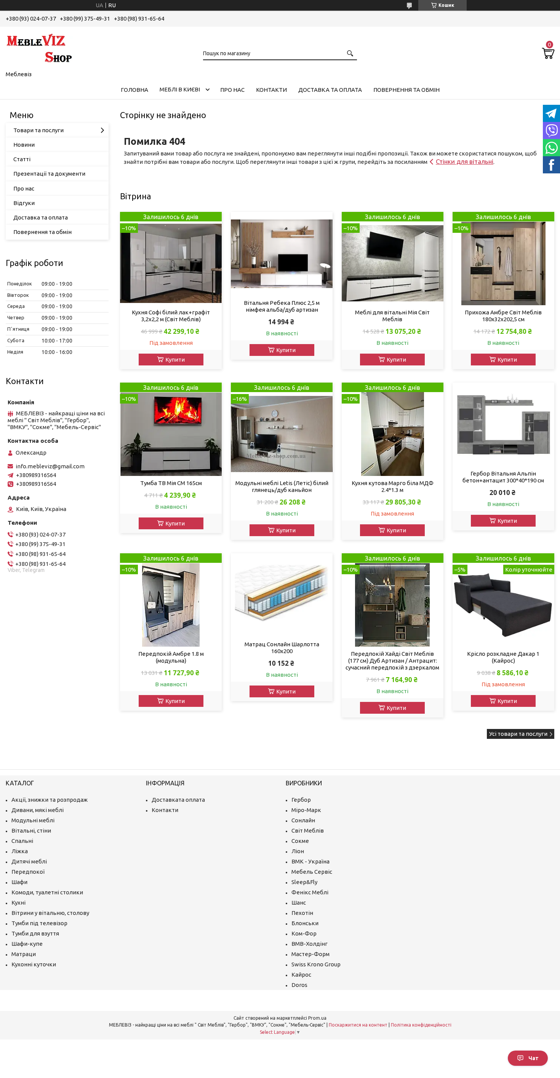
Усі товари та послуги (518, 733)
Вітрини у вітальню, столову (50, 913)
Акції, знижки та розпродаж (49, 799)
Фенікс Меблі (309, 892)
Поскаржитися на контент (358, 1024)
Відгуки (24, 203)
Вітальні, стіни (31, 830)
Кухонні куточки (33, 964)
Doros (299, 985)
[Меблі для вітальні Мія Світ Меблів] (392, 258)
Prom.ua (317, 1018)
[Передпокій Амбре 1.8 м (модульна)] (171, 600)
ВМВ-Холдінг (309, 943)
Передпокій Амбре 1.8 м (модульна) (171, 657)
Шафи (19, 882)
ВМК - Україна (310, 861)
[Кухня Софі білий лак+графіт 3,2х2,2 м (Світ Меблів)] (171, 258)
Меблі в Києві (180, 89)
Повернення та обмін (406, 89)
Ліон (297, 851)
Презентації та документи (49, 173)
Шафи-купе (27, 943)
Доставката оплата (178, 799)
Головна (134, 89)
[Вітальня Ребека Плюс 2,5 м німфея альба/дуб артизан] (282, 254)
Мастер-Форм (310, 954)
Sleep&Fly (304, 882)
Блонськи (304, 923)
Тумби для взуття (35, 933)
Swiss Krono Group (316, 964)
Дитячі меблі (29, 861)
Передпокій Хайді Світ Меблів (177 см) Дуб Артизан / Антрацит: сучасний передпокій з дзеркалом (392, 660)
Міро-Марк (306, 810)
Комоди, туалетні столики (47, 892)
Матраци (23, 954)
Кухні (18, 902)
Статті (21, 159)
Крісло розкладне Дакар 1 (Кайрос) (503, 657)
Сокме (300, 841)
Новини (24, 144)
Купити (175, 359)
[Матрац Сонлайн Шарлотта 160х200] (282, 595)
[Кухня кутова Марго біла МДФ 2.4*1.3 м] (392, 429)
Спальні (22, 841)
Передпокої (28, 871)
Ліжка (19, 851)
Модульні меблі (32, 820)
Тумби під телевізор (39, 923)
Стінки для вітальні (464, 161)
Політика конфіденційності (421, 1024)
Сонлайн (303, 820)
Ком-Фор (304, 933)
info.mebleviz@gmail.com (50, 466)
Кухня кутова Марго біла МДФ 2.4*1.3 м (393, 486)
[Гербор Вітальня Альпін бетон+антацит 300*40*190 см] (503, 424)
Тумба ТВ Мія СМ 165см (171, 483)
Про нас (232, 89)
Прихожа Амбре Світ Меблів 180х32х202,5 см (503, 315)
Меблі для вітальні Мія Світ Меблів (392, 315)
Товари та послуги (38, 130)
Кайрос (301, 974)
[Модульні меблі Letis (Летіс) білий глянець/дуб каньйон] (282, 429)
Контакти (271, 89)
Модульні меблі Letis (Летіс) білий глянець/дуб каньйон (281, 486)
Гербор (301, 799)
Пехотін (302, 913)
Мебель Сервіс (311, 871)
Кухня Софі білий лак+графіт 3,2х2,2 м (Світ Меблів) (171, 315)
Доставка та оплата (330, 89)
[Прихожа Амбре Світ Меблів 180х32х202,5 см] (503, 258)
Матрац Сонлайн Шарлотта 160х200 (282, 647)
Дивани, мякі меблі (37, 810)
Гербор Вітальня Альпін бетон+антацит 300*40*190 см (503, 477)
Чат (533, 1058)
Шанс (298, 902)
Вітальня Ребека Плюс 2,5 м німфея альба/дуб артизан (282, 306)
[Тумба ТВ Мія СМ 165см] (171, 429)
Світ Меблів (307, 830)
